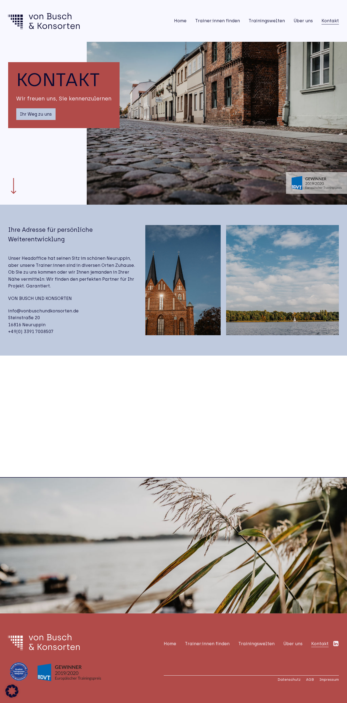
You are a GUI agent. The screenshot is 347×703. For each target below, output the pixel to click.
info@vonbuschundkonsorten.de (43, 311)
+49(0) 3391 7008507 (30, 331)
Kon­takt (330, 20)
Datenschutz (289, 679)
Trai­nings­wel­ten (267, 20)
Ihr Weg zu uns (36, 114)
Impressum (329, 679)
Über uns (303, 20)
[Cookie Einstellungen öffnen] (11, 696)
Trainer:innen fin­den (217, 20)
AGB (310, 679)
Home (180, 20)
